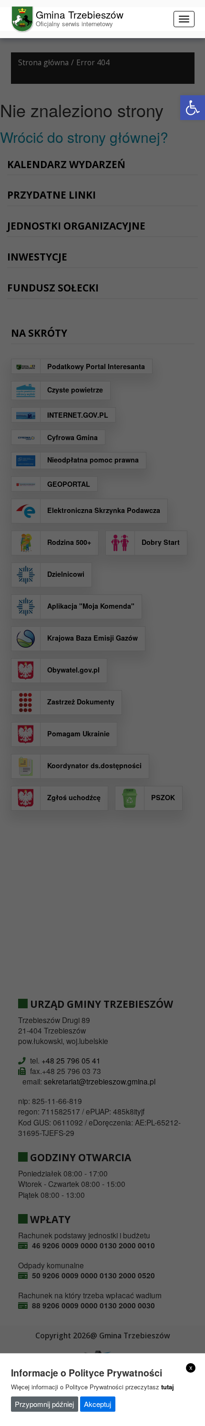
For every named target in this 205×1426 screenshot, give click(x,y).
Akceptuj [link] (97, 1404)
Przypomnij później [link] (44, 1404)
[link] (192, 107)
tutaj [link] (167, 1386)
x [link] (191, 1367)
